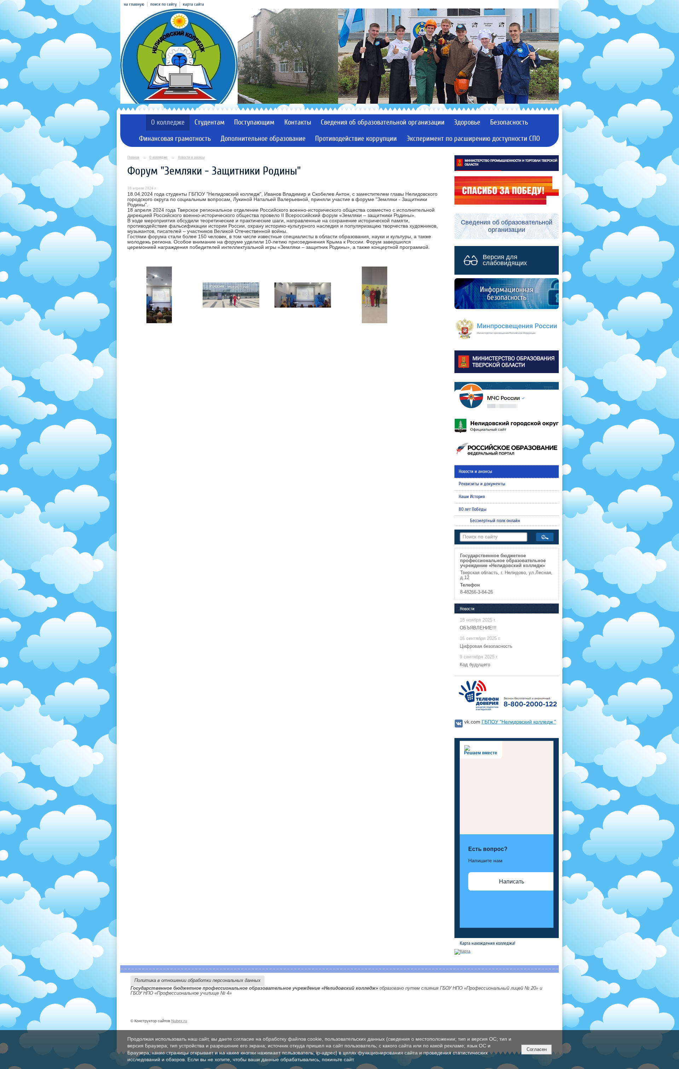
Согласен (537, 1049)
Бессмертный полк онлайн (495, 521)
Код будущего (475, 664)
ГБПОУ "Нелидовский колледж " (519, 722)
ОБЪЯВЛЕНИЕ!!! (478, 627)
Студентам (210, 122)
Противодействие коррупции (356, 139)
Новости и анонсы (191, 157)
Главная (133, 157)
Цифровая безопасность (486, 646)
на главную (134, 4)
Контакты (297, 122)
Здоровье (467, 122)
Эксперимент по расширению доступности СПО (473, 139)
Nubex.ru (179, 1021)
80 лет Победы (473, 509)
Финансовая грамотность (175, 139)
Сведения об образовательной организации (383, 122)
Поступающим (254, 122)
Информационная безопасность (506, 293)
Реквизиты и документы (482, 484)
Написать (511, 882)
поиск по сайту (163, 4)
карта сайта (193, 4)
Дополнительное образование (263, 139)
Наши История (472, 496)
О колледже (168, 122)
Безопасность (509, 122)
